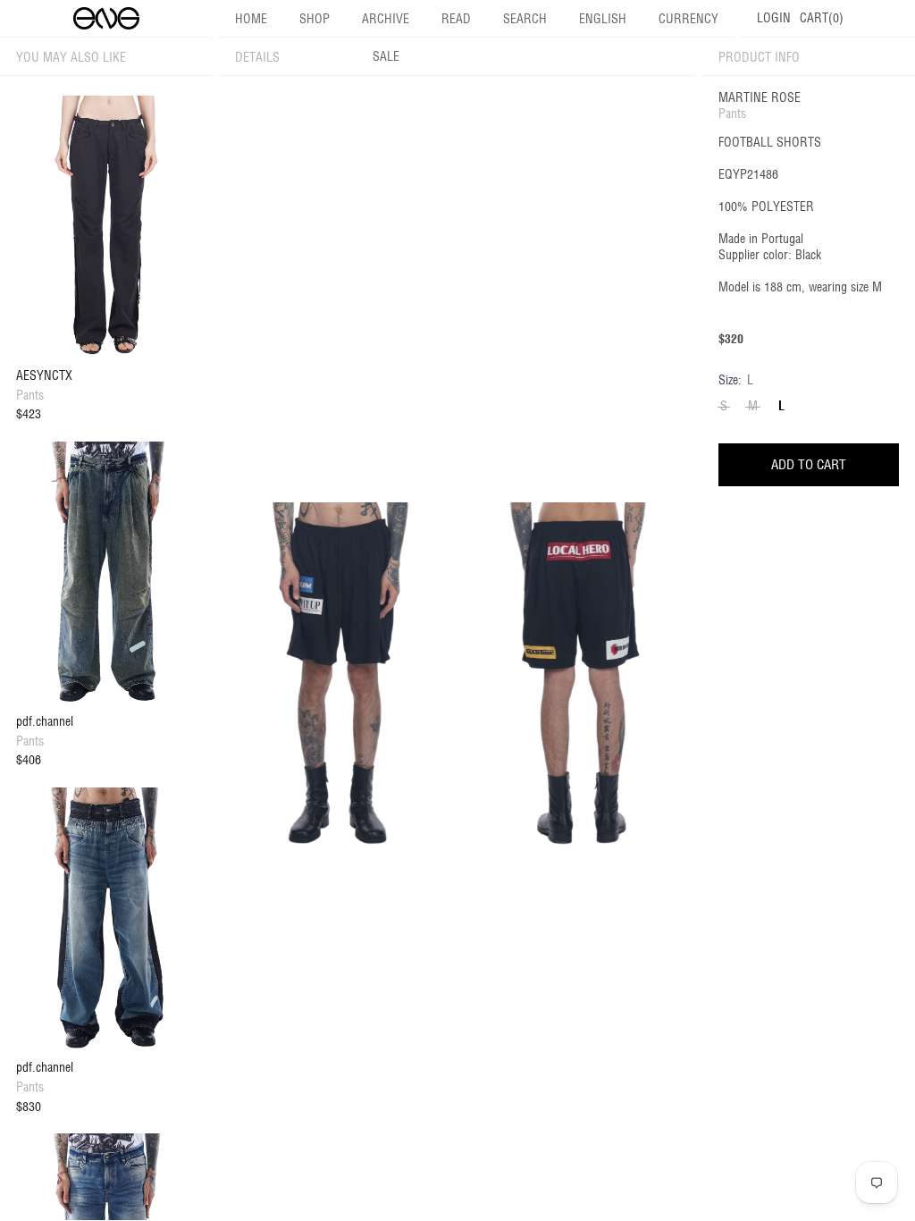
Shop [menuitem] (314, 19)
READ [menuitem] (456, 19)
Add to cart (808, 464)
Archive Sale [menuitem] (385, 37)
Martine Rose (759, 97)
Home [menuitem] (251, 19)
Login (774, 18)
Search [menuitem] (525, 19)
